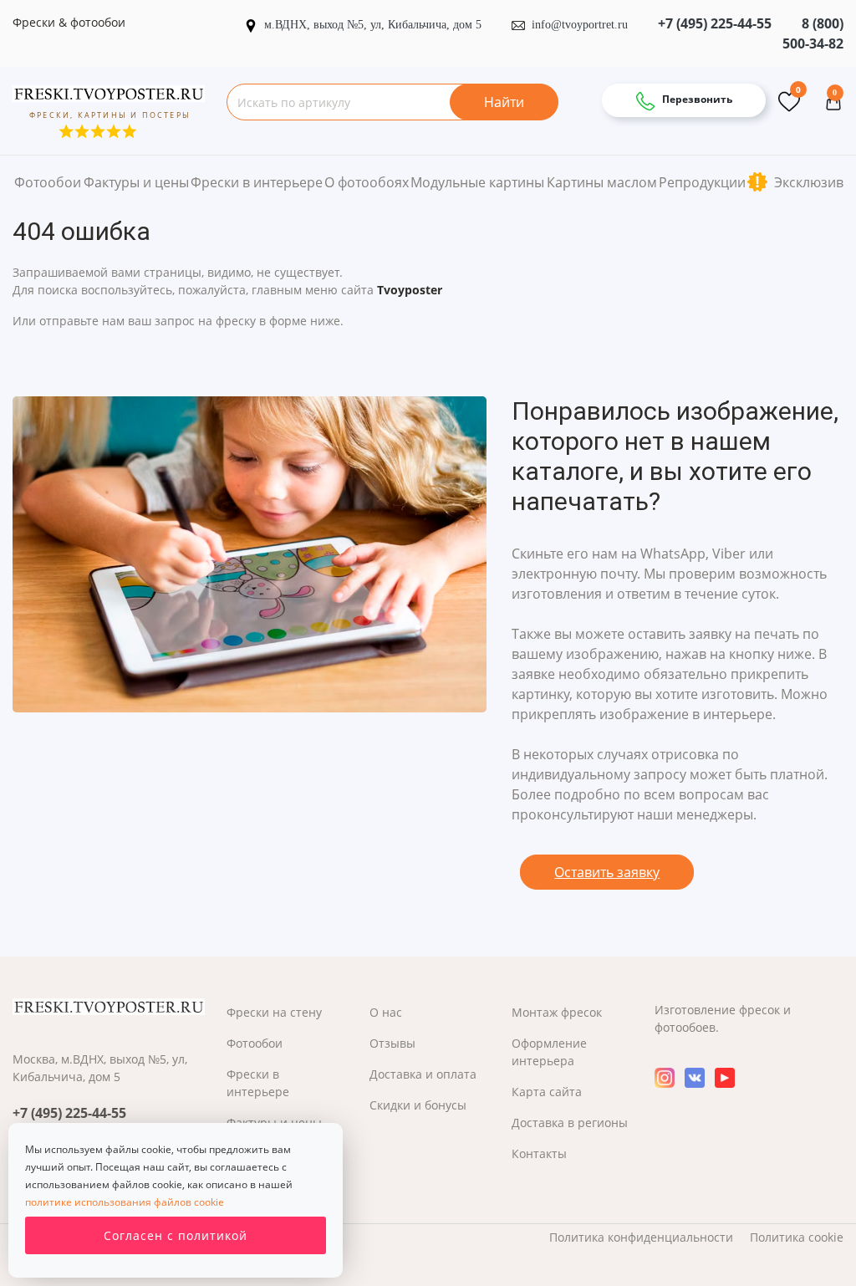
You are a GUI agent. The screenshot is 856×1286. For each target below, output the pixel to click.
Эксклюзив (807, 182)
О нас (385, 1012)
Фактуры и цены (136, 182)
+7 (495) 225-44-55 (715, 23)
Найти (504, 102)
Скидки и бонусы (417, 1105)
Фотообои (47, 182)
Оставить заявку (607, 872)
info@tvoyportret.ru (580, 24)
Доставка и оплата (422, 1074)
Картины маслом (602, 182)
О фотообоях (366, 182)
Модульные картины (477, 182)
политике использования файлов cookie (124, 1202)
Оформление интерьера (549, 1052)
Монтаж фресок (557, 1012)
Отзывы (392, 1043)
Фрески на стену (274, 1012)
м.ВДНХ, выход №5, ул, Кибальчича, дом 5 (374, 24)
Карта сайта (547, 1092)
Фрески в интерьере (257, 182)
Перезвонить (696, 99)
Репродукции (702, 182)
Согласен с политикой (175, 1235)
